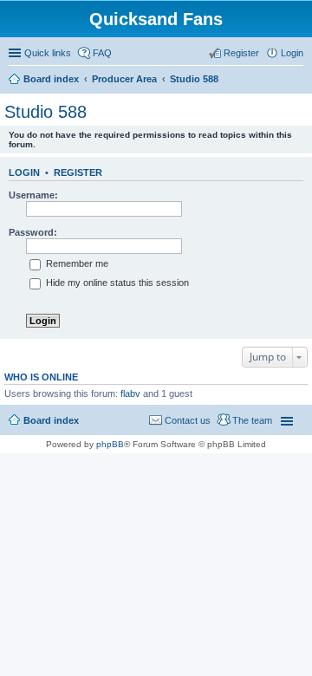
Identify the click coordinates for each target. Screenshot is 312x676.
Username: (33, 195)
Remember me (75, 263)
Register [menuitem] (241, 53)
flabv (130, 393)
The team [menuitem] (252, 420)
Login (24, 172)
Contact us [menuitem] (188, 420)
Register (78, 172)
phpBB (110, 444)
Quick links (47, 53)
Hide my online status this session (116, 282)
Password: (33, 232)
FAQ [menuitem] (102, 53)
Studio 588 (45, 111)
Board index (51, 420)
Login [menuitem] (292, 53)
